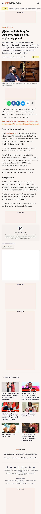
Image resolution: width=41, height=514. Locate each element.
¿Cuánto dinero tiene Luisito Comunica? (29, 415)
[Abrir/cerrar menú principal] (2, 3)
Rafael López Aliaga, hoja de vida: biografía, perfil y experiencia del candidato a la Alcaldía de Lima (10, 417)
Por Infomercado (7, 57)
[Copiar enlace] (32, 103)
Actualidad (19, 454)
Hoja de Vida (8, 247)
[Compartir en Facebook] (13, 103)
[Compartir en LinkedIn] (18, 103)
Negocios (7, 458)
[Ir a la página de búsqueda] (38, 3)
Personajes (7, 27)
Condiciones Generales (13, 473)
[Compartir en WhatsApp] (9, 103)
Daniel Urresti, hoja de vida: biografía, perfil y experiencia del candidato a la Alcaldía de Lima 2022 (30, 396)
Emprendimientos (31, 454)
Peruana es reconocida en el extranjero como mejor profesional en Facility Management (10, 396)
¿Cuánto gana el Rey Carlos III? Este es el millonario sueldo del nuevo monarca (28, 437)
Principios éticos (21, 474)
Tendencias (15, 458)
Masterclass (34, 470)
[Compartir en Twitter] (23, 103)
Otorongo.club (12, 133)
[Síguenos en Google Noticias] (27, 103)
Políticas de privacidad (28, 473)
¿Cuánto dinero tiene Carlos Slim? (8, 435)
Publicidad (21, 471)
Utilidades (24, 458)
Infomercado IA (8, 470)
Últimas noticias (9, 454)
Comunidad (33, 458)
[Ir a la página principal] (13, 3)
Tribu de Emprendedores (21, 470)
